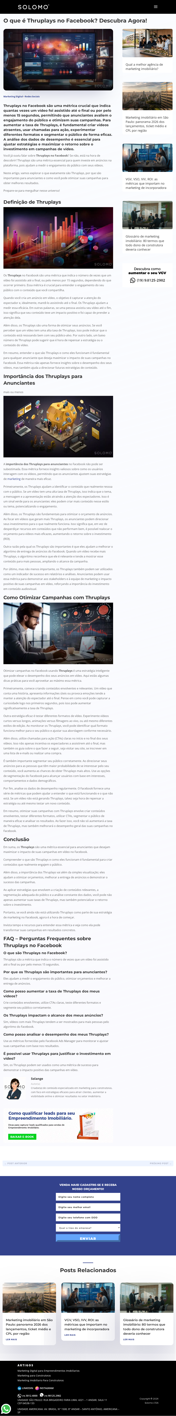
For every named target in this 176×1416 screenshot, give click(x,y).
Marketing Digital (13, 96)
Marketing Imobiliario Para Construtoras (41, 1380)
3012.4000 (30, 1395)
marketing (14, 479)
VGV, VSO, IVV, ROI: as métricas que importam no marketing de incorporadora (146, 183)
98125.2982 (52, 1395)
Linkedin (28, 1388)
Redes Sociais (32, 96)
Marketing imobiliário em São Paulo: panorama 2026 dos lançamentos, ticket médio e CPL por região (147, 124)
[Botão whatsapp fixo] (6, 1413)
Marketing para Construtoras (34, 1375)
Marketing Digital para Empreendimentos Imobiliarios (49, 1370)
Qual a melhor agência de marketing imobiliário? (144, 66)
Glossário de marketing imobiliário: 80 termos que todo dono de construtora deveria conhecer (145, 242)
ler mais (11, 1339)
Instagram (46, 1388)
